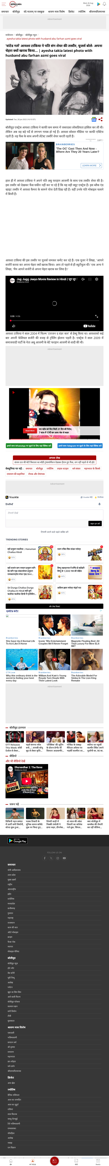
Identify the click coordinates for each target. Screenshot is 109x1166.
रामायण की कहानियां (16, 474)
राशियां (10, 1109)
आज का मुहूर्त (13, 1104)
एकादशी (11, 1032)
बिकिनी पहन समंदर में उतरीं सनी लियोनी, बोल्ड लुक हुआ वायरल (15, 824)
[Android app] (18, 841)
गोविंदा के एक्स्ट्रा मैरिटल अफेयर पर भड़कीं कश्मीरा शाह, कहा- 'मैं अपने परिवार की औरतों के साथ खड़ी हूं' (76, 747)
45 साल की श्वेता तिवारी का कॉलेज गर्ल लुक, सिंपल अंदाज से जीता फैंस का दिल (75, 824)
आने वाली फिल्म (14, 996)
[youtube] (57, 858)
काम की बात (13, 927)
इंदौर (9, 894)
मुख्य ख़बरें (12, 879)
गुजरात (10, 913)
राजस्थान (11, 922)
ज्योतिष (81, 11)
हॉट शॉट (11, 968)
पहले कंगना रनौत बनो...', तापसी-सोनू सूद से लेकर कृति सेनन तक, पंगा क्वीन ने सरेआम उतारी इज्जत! (35, 747)
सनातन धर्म (12, 1042)
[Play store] (99, 4)
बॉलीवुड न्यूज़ (31, 35)
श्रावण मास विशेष (56, 11)
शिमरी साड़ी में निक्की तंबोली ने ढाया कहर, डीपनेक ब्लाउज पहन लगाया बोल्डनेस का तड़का (54, 824)
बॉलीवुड (16, 11)
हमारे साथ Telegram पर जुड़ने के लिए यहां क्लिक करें (80, 445)
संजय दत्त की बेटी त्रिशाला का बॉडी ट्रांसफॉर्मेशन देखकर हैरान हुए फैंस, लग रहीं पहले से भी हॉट (54, 462)
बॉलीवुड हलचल (18, 727)
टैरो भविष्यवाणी (14, 1123)
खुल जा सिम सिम (14, 992)
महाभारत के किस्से (92, 468)
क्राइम (10, 936)
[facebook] (44, 858)
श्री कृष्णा (11, 1047)
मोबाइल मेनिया (13, 951)
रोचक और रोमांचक (36, 474)
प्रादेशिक (11, 898)
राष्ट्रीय (10, 884)
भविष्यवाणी (12, 1037)
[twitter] (51, 858)
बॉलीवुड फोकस (14, 1001)
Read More (30, 430)
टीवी (9, 1015)
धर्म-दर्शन (11, 1066)
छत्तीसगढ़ (11, 908)
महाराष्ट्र (10, 917)
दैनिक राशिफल (13, 1094)
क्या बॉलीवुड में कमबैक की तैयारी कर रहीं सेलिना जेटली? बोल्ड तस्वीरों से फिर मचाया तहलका (96, 824)
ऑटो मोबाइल (13, 932)
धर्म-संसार (76, 468)
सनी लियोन (12, 1011)
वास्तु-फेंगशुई (12, 1118)
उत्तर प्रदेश (11, 874)
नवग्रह (10, 1142)
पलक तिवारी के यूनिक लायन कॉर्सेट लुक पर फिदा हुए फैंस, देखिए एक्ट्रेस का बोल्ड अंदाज (34, 824)
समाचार (5, 11)
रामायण (11, 1051)
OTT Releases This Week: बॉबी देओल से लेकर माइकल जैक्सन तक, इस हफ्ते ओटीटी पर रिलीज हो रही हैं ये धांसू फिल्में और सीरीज (14, 747)
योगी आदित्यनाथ (14, 870)
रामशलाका (12, 1128)
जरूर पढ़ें (14, 804)
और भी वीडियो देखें (15, 761)
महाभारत (11, 1056)
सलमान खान (12, 1006)
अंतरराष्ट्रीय (12, 889)
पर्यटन (10, 987)
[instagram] (64, 858)
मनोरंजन (9, 35)
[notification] (104, 4)
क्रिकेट (71, 11)
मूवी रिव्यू (11, 977)
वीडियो (13, 756)
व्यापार (10, 946)
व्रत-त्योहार (12, 1061)
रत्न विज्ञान (12, 1147)
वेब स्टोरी (11, 972)
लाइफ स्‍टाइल (63, 468)
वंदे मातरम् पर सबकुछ (34, 11)
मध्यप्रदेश (11, 903)
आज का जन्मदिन (14, 1099)
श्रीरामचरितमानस (97, 11)
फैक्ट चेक (11, 941)
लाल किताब (12, 1114)
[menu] (4, 4)
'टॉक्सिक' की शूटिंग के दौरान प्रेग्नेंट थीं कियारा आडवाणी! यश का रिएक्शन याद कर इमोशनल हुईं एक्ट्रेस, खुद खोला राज (55, 747)
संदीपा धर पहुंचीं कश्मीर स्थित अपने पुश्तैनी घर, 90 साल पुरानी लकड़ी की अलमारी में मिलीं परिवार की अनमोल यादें (95, 747)
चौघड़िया (11, 1133)
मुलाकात (11, 1020)
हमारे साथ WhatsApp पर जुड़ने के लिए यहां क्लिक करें (29, 445)
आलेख (10, 982)
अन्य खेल (11, 1083)
